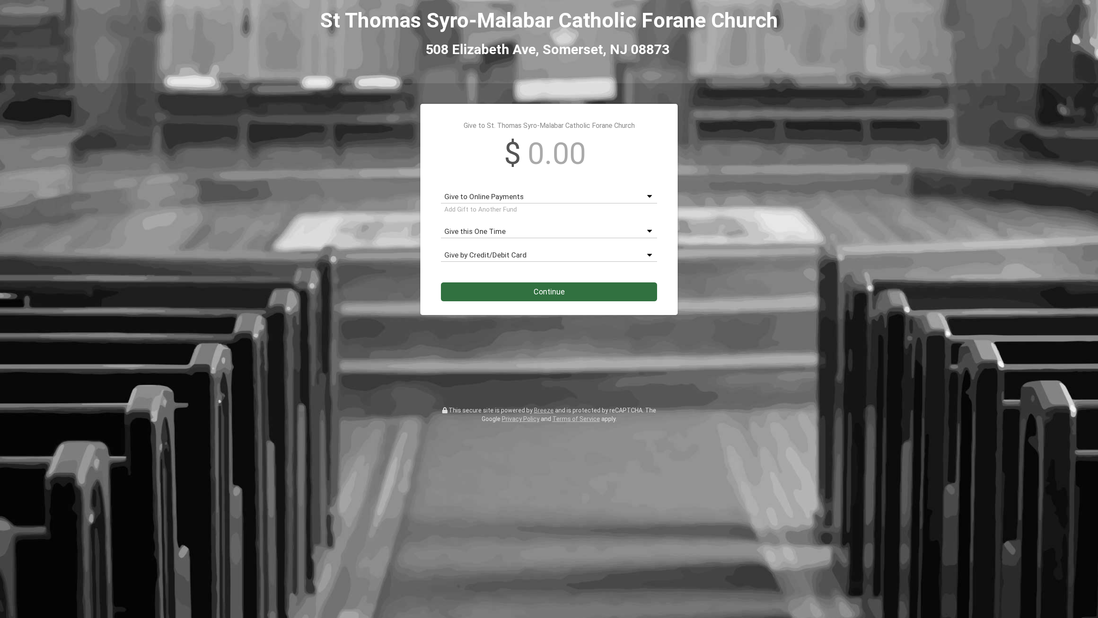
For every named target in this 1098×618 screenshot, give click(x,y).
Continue (549, 291)
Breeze (544, 410)
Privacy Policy (521, 418)
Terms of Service (576, 418)
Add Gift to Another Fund (480, 209)
